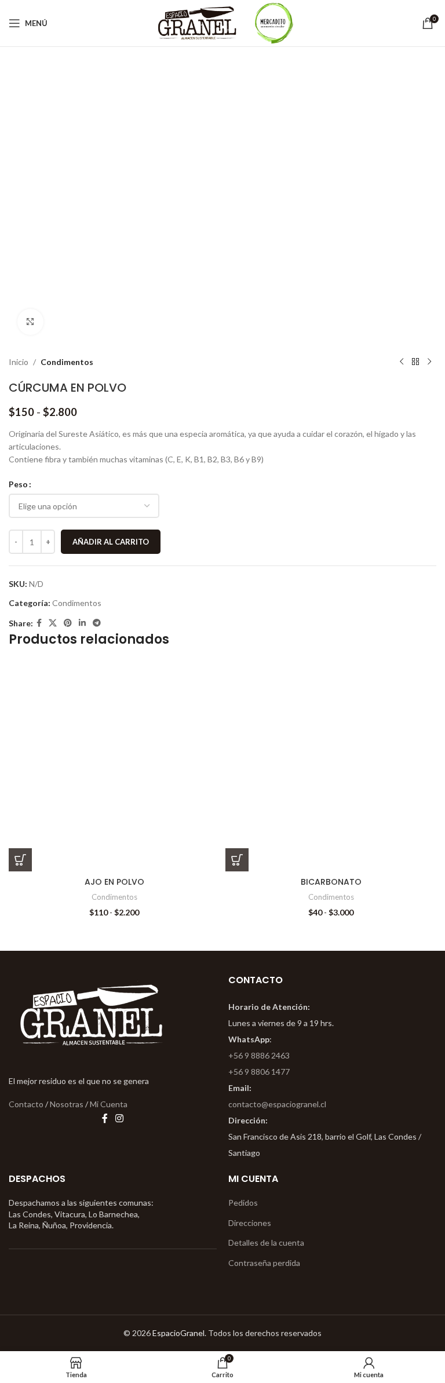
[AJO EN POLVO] (114, 766)
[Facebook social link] (39, 623)
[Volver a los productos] (415, 362)
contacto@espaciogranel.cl (277, 1104)
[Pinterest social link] (67, 623)
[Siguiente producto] (429, 362)
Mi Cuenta (108, 1104)
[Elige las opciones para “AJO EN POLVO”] (20, 859)
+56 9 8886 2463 (259, 1055)
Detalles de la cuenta (266, 1242)
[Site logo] (197, 22)
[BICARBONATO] (330, 766)
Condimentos (67, 362)
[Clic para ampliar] (30, 322)
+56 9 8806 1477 (259, 1072)
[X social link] (52, 623)
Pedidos (243, 1202)
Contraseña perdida (264, 1263)
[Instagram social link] (119, 1118)
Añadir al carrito (110, 541)
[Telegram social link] (96, 623)
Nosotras (66, 1104)
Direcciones (249, 1223)
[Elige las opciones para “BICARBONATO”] (237, 859)
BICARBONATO (331, 882)
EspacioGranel (178, 1333)
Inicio (18, 362)
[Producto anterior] (401, 362)
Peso (18, 484)
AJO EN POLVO (114, 882)
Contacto (26, 1104)
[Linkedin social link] (82, 623)
